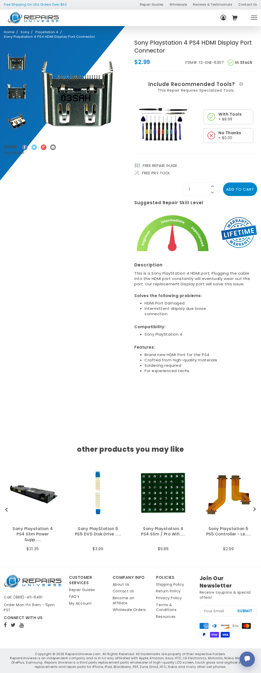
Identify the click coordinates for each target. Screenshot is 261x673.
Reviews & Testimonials (212, 4)
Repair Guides (152, 4)
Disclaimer (14, 152)
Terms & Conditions (166, 607)
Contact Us (247, 4)
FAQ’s (74, 596)
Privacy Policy (169, 598)
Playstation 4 (46, 32)
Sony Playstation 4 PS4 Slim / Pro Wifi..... (98, 531)
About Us (121, 584)
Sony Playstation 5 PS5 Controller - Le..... (163, 531)
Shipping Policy (170, 584)
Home (9, 32)
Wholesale (178, 4)
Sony (25, 32)
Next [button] (253, 509)
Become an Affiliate (124, 600)
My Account (80, 603)
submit (245, 611)
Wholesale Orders (129, 609)
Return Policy (168, 591)
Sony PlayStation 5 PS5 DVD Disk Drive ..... (33, 531)
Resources (166, 616)
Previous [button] (7, 509)
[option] (16, 61)
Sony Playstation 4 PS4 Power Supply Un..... (228, 534)
